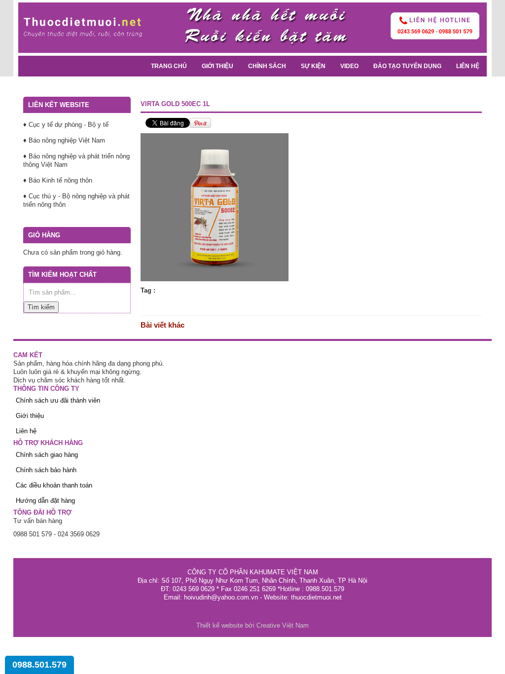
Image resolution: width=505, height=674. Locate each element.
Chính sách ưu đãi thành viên (58, 400)
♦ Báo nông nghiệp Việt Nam (64, 140)
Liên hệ (467, 66)
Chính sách (267, 66)
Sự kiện (313, 66)
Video (349, 66)
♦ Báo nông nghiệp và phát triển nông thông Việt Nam (76, 160)
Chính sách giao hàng (47, 454)
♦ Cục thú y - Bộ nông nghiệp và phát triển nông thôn (76, 200)
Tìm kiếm (41, 307)
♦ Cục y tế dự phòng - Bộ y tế (65, 124)
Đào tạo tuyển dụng (407, 66)
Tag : (148, 290)
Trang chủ (169, 66)
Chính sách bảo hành (46, 470)
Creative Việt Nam (282, 625)
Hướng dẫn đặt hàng (45, 500)
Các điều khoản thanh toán (54, 485)
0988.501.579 (39, 665)
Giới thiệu (217, 66)
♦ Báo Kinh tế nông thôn (57, 180)
